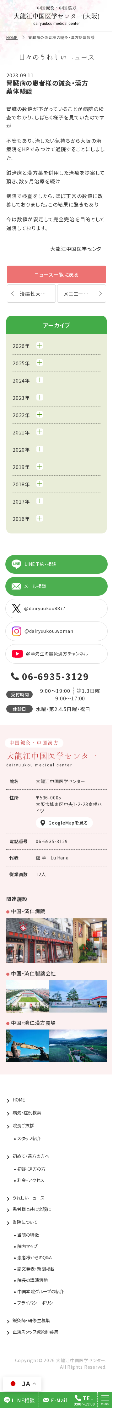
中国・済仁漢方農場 (33, 1022)
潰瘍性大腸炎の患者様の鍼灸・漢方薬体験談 (38, 293)
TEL (88, 1398)
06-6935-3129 (55, 676)
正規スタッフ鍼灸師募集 (35, 1331)
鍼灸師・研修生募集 (31, 1320)
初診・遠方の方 (31, 1169)
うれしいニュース (29, 1198)
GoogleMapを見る (68, 823)
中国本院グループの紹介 (40, 1291)
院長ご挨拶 (23, 1125)
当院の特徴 (28, 1235)
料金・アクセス (30, 1180)
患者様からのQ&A (34, 1257)
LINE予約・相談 (40, 564)
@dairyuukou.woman (48, 631)
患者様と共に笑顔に (32, 1209)
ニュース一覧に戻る (56, 274)
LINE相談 (23, 1400)
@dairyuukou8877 (45, 608)
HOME (12, 37)
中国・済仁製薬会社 (33, 973)
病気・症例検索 (27, 1112)
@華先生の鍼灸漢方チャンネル (57, 653)
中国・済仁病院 (28, 911)
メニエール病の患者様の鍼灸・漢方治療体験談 (85, 293)
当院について (25, 1222)
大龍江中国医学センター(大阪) (56, 16)
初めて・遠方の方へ (31, 1156)
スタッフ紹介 (29, 1138)
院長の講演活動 (32, 1280)
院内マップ (27, 1246)
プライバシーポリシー (37, 1303)
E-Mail (59, 1400)
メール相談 (35, 586)
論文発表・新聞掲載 (36, 1269)
